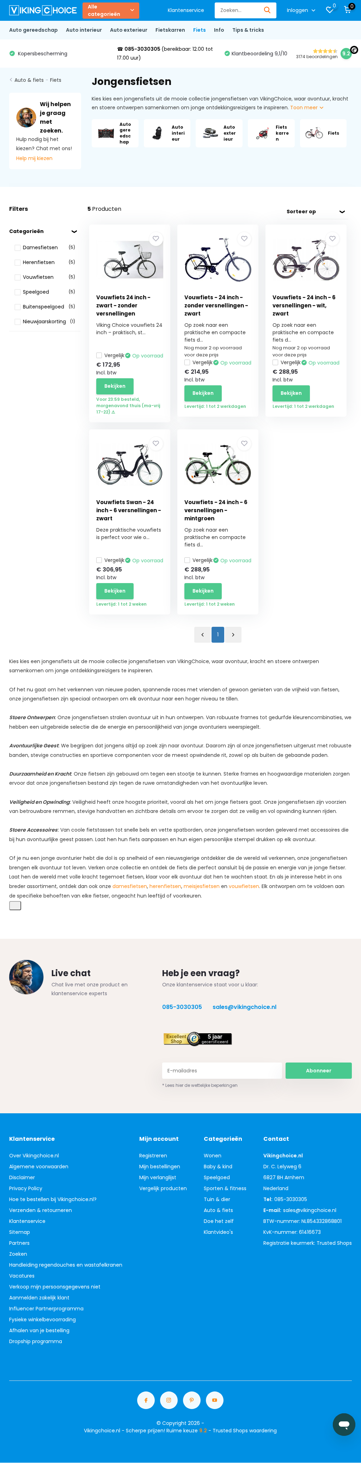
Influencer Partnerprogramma (46, 1308)
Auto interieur (84, 29)
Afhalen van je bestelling (39, 1330)
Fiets (199, 29)
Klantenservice (186, 10)
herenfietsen (165, 886)
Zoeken (18, 1253)
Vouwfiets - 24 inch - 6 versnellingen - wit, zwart (304, 305)
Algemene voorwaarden (38, 1166)
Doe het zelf (219, 1221)
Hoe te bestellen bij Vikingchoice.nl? (53, 1199)
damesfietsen (129, 886)
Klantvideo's (218, 1232)
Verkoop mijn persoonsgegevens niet (54, 1286)
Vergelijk (114, 355)
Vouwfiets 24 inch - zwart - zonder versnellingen (123, 305)
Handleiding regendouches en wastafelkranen (65, 1264)
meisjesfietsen (202, 886)
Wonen (212, 1155)
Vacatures (22, 1275)
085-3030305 (182, 1007)
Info (219, 29)
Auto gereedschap (33, 29)
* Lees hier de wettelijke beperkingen (200, 1085)
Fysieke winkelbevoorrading (42, 1319)
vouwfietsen (244, 886)
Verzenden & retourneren (40, 1210)
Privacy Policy (25, 1188)
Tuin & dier (217, 1199)
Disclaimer (22, 1177)
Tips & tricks (248, 29)
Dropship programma (35, 1341)
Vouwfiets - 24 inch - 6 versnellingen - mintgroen (215, 510)
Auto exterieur (128, 29)
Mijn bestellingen (159, 1166)
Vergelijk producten (163, 1188)
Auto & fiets (29, 80)
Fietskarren (170, 29)
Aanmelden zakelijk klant (39, 1297)
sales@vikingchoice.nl (244, 1007)
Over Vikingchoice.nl (34, 1155)
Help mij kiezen (34, 158)
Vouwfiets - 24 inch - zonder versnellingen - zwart (216, 305)
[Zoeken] (267, 10)
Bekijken (115, 386)
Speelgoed (217, 1177)
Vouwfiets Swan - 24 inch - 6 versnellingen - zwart (128, 510)
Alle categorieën (104, 10)
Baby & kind (218, 1166)
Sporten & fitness (225, 1188)
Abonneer (318, 1070)
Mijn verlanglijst (157, 1177)
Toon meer (304, 107)
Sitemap (19, 1232)
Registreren (153, 1155)
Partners (19, 1243)
